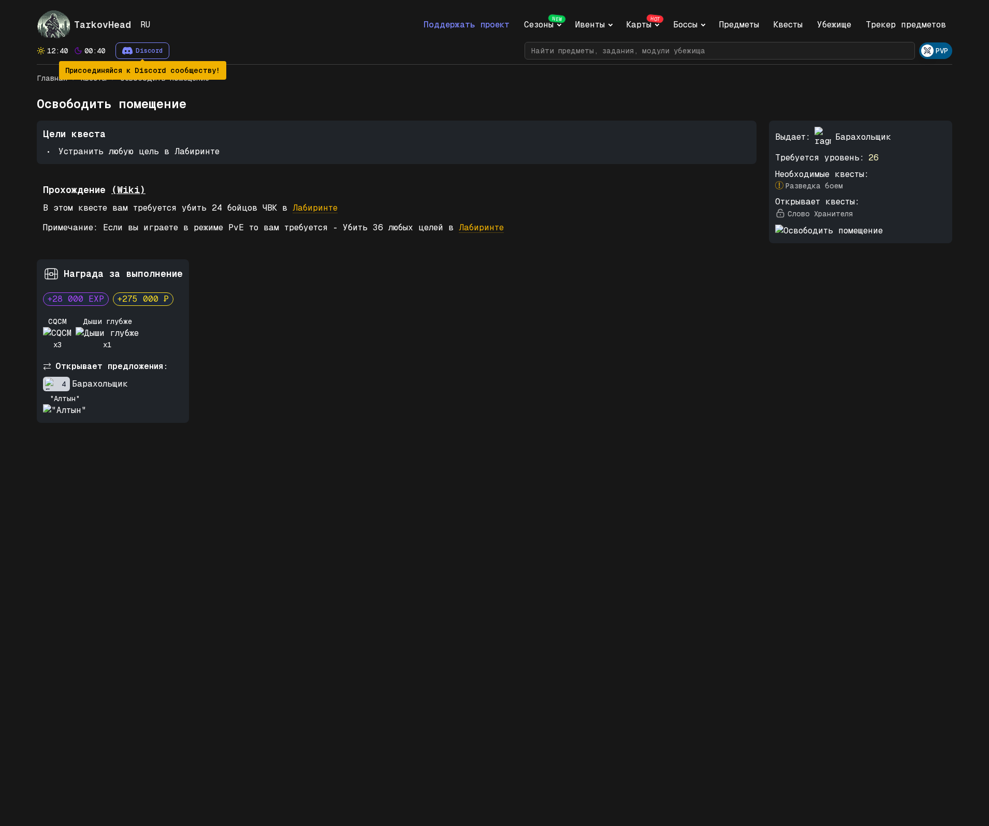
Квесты (788, 25)
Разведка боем (814, 186)
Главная (52, 78)
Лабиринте (315, 208)
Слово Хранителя (820, 214)
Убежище (834, 25)
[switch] (935, 50)
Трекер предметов (906, 25)
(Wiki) (128, 189)
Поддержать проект (467, 25)
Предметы (739, 25)
